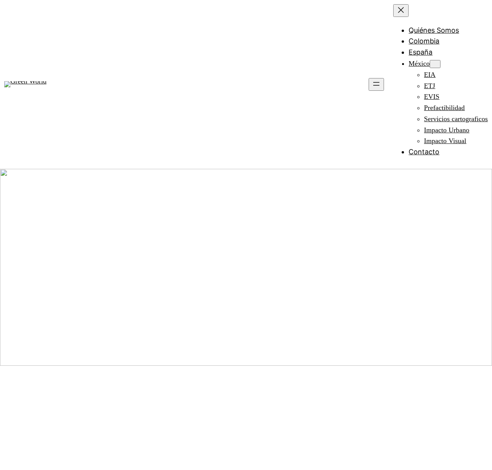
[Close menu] (401, 10)
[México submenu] (435, 64)
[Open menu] (376, 84)
